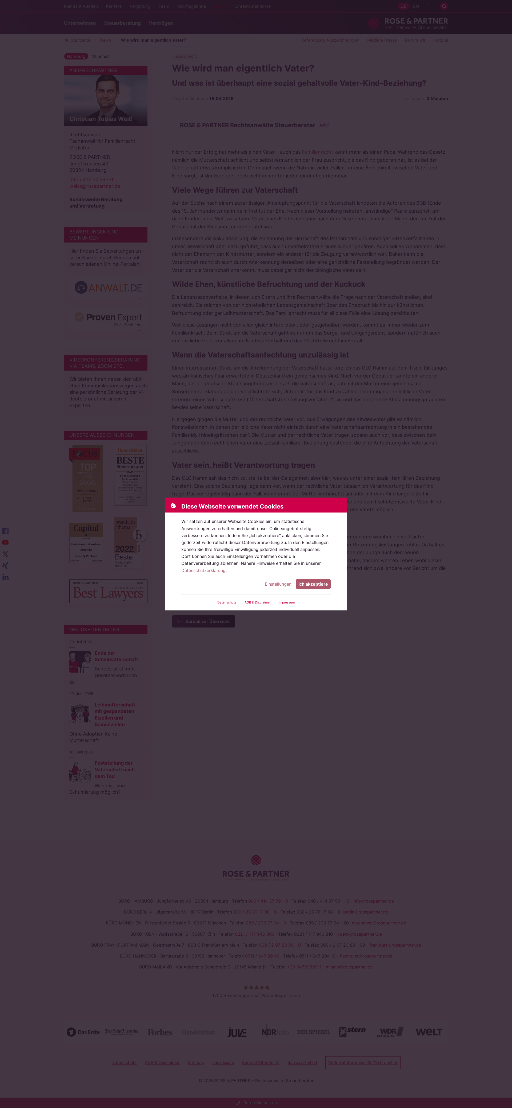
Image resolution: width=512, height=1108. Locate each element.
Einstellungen (278, 584)
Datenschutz (227, 602)
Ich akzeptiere (313, 584)
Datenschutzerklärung (203, 570)
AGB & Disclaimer (258, 602)
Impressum (287, 602)
